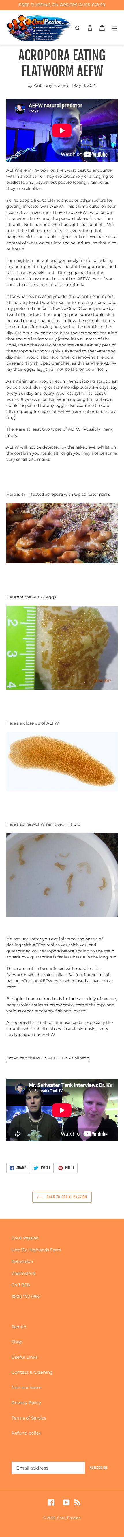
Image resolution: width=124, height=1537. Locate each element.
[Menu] (114, 28)
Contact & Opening (32, 1372)
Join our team (27, 1387)
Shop (17, 1342)
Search (19, 1327)
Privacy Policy (26, 1402)
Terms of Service (29, 1418)
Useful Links (24, 1357)
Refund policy (26, 1433)
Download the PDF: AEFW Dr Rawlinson (47, 1058)
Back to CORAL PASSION (66, 1197)
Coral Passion (69, 1518)
